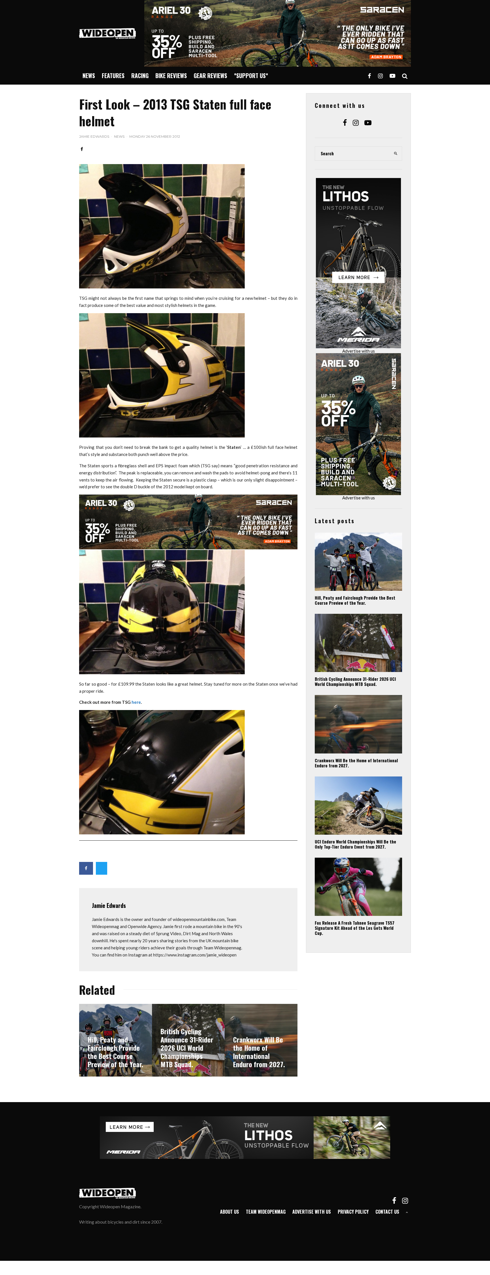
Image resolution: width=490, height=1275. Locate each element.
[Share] (82, 149)
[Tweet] (101, 868)
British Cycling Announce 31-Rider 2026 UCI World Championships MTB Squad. (355, 681)
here (136, 702)
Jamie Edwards (94, 136)
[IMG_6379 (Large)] (162, 286)
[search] (396, 153)
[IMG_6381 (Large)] (162, 832)
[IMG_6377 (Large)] (162, 672)
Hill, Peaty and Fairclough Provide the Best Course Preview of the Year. (355, 600)
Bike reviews (171, 75)
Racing (140, 75)
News (89, 75)
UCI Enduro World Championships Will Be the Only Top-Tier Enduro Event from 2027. (355, 844)
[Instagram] (380, 76)
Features (113, 75)
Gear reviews (210, 75)
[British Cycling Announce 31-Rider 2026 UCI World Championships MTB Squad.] (188, 1040)
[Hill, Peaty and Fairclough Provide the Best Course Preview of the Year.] (115, 1040)
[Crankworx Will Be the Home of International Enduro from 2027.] (261, 1040)
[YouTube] (392, 76)
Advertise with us (358, 350)
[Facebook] (369, 76)
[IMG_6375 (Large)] (162, 435)
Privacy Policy (353, 1211)
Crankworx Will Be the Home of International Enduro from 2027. (356, 763)
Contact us (387, 1211)
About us (229, 1211)
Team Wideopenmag (266, 1211)
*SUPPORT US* (251, 75)
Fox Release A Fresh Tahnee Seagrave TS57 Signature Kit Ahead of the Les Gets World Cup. (354, 927)
